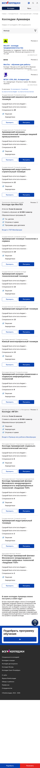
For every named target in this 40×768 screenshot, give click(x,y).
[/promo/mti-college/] (20, 216)
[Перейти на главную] (11, 3)
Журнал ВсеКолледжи (9, 678)
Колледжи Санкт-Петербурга (11, 670)
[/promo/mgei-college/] (20, 423)
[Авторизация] (37, 3)
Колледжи (10, 8)
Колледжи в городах (8, 660)
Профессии (5, 685)
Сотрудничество (7, 688)
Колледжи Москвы (7, 667)
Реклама (33, 41)
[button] (33, 3)
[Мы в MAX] (29, 3)
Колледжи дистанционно (10, 663)
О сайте (4, 675)
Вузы (29, 8)
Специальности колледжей (10, 657)
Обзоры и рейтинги (8, 681)
